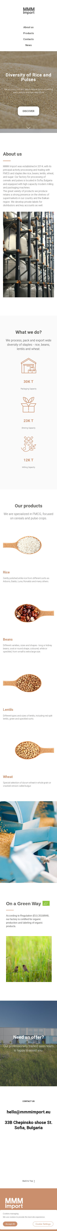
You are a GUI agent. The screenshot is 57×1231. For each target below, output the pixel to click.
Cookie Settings (43, 1224)
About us (28, 27)
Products (28, 33)
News (28, 45)
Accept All (10, 1224)
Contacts (28, 39)
